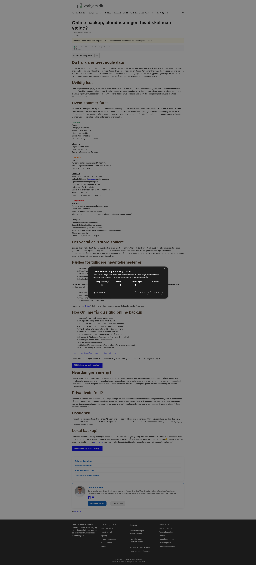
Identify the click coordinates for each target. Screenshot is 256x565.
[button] (99, 293)
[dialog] (128, 282)
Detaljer (146, 277)
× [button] (165, 269)
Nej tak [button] (142, 293)
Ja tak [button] (156, 293)
